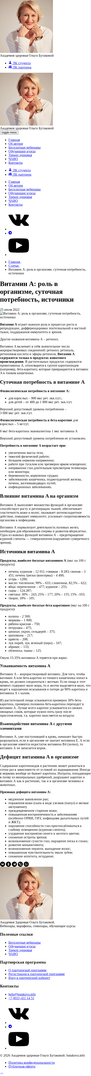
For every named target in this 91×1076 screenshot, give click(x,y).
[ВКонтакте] (2, 864)
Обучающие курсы (22, 151)
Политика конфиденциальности (31, 1062)
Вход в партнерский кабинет (29, 978)
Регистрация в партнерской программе (36, 974)
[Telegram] (14, 864)
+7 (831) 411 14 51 (21, 998)
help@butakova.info (22, 994)
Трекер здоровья (20, 155)
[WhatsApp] (26, 864)
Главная (14, 140)
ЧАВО (13, 159)
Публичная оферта (21, 1066)
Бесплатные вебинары (24, 147)
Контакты (15, 162)
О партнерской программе (27, 970)
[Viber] (20, 864)
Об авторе (15, 143)
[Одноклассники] (8, 864)
